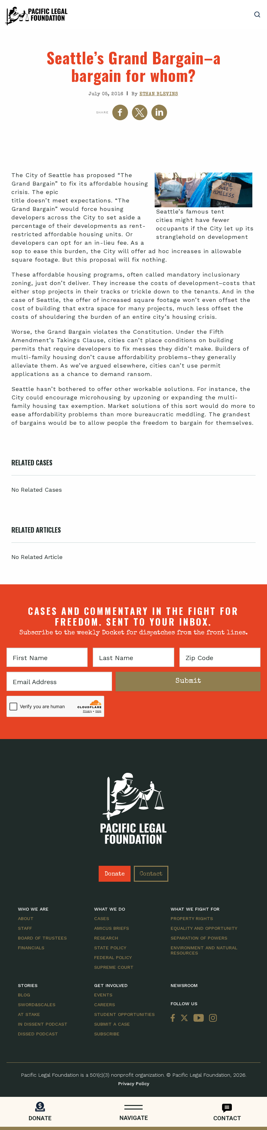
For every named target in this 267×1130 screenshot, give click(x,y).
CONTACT (227, 1118)
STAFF (25, 928)
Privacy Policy (133, 1083)
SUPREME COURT (114, 967)
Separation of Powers (199, 938)
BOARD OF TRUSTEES (42, 938)
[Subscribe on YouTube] (198, 1018)
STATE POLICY (110, 947)
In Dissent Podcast (42, 1024)
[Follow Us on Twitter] (184, 1018)
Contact (151, 874)
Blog (24, 994)
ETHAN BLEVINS (158, 94)
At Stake (29, 1014)
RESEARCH (106, 938)
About (26, 918)
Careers (104, 1004)
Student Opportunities (124, 1014)
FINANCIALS (31, 947)
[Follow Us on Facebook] (174, 1018)
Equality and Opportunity (204, 928)
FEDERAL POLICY (113, 957)
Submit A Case (112, 1024)
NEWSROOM (184, 985)
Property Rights (192, 918)
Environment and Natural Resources (204, 950)
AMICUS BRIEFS (111, 928)
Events (103, 994)
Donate (115, 874)
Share (102, 112)
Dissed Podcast (38, 1033)
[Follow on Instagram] (211, 1018)
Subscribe (106, 1033)
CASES (101, 918)
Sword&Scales (36, 1004)
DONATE (40, 1118)
